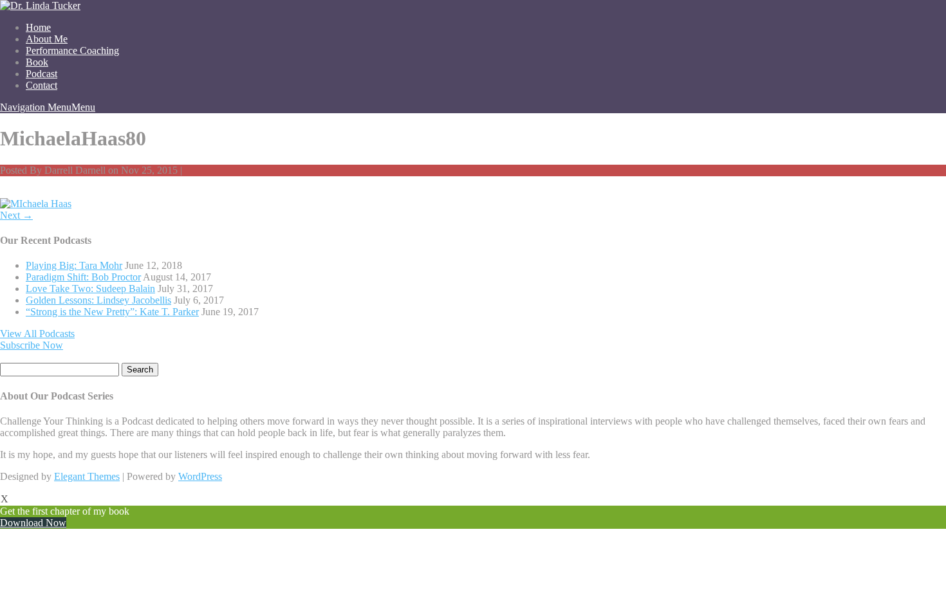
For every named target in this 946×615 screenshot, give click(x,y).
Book (37, 62)
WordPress (200, 476)
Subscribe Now (31, 345)
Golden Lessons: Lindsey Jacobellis (98, 300)
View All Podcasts (37, 333)
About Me (47, 38)
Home (38, 27)
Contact (41, 85)
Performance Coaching (72, 50)
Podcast (41, 73)
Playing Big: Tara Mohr (74, 265)
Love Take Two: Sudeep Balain (90, 288)
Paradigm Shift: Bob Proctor (83, 276)
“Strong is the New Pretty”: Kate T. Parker (112, 311)
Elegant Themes (87, 476)
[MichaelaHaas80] (35, 203)
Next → (16, 215)
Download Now (33, 522)
